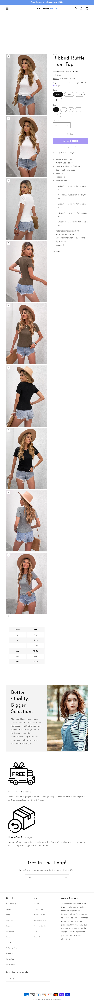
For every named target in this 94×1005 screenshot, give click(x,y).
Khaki (69, 94)
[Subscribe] (66, 877)
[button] (7, 8)
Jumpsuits (10, 942)
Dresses (9, 926)
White (58, 94)
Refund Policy (39, 915)
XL (79, 109)
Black (79, 94)
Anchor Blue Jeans (43, 999)
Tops (8, 915)
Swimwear (10, 953)
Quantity (56, 120)
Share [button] (58, 251)
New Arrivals (11, 904)
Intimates (10, 959)
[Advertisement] (47, 31)
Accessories (10, 964)
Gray (57, 100)
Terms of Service (40, 926)
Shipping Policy (40, 920)
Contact (37, 937)
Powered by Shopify (55, 999)
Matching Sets (11, 948)
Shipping (56, 78)
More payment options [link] (70, 147)
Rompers (9, 937)
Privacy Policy (39, 909)
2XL (57, 115)
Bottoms (9, 920)
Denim (8, 909)
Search (36, 904)
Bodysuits (10, 931)
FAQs (35, 931)
